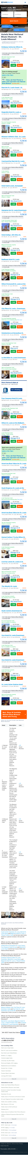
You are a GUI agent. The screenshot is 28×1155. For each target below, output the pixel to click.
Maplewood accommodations (8, 1065)
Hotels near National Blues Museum (10, 1085)
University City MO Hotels (7, 1060)
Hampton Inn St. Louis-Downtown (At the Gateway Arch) (14, 210)
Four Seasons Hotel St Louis (12, 398)
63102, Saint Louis (5, 1132)
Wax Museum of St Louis (7, 1104)
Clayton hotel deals (6, 1071)
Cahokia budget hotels (6, 1058)
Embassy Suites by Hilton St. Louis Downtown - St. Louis (12, 47)
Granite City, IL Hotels (6, 1068)
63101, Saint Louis (5, 1125)
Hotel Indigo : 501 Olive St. (11, 235)
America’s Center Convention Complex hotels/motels (11, 1090)
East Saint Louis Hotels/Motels (9, 1053)
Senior (16, 26)
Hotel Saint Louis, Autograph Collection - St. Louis (12, 186)
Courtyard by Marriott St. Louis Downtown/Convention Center (13, 161)
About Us (9, 1143)
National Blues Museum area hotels (10, 1087)
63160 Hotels (4, 1135)
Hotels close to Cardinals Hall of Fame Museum (13, 1112)
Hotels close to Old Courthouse (9, 1107)
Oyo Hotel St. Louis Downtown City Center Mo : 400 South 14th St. (13, 635)
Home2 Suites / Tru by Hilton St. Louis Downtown (13, 537)
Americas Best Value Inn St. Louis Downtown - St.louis (14, 463)
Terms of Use (15, 1143)
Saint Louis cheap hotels (7, 1048)
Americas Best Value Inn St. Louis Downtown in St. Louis (14, 512)
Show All (14, 1079)
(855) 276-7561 (7, 75)
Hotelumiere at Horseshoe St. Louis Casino (13, 945)
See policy (19, 499)
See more (19, 320)
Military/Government (7, 29)
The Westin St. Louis (9, 586)
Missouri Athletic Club (7, 1007)
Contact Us (3, 1143)
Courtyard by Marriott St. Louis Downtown (13, 1023)
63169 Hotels (4, 1130)
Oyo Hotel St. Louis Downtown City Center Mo (12, 1010)
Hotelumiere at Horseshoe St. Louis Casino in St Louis (12, 333)
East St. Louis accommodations (9, 1050)
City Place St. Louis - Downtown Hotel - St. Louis (13, 308)
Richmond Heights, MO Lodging (9, 1063)
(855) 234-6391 (12, 1149)
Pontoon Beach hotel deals (8, 1073)
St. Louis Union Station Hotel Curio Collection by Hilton (12, 684)
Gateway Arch (4, 1109)
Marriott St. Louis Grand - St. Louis (12, 87)
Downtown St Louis (6, 1094)
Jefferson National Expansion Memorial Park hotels (12, 1115)
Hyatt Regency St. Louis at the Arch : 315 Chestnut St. (13, 488)
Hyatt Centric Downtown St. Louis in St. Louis (12, 611)
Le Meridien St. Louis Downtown (14, 357)
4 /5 (20, 745)
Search (22, 1032)
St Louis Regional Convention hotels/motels (12, 1099)
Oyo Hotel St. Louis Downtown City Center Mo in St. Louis (13, 660)
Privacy (21, 1143)
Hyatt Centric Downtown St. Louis (10, 932)
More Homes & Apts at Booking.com (10, 382)
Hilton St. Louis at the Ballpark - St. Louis (13, 423)
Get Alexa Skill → (16, 83)
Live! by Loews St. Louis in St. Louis (12, 562)
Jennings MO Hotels (6, 1076)
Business (17, 29)
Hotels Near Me (5, 1145)
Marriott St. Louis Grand (14, 959)
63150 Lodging (5, 1127)
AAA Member (6, 26)
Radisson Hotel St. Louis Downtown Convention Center (13, 259)
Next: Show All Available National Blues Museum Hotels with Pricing (12, 714)
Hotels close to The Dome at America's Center (13, 1096)
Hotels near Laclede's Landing (8, 1101)
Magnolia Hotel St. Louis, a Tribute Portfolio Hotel (11, 112)
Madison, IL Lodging (6, 1055)
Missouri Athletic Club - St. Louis (14, 136)
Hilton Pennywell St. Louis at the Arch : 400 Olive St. (14, 284)
